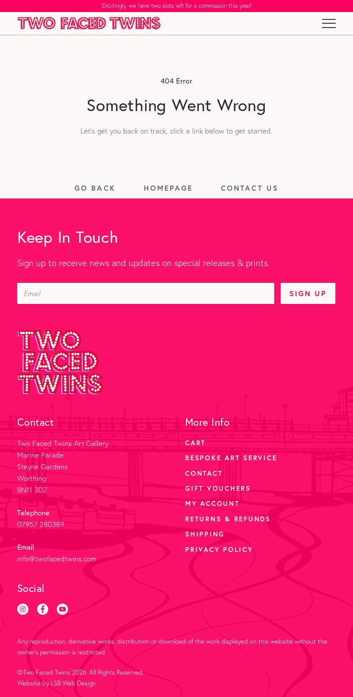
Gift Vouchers (218, 488)
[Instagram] (22, 609)
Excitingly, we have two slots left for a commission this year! (176, 5)
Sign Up (308, 293)
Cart (195, 442)
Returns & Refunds (228, 518)
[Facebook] (42, 609)
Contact (204, 473)
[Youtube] (62, 609)
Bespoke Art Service (231, 457)
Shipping (205, 534)
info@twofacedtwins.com (56, 558)
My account (212, 503)
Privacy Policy (219, 549)
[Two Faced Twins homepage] (89, 23)
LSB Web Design (73, 683)
